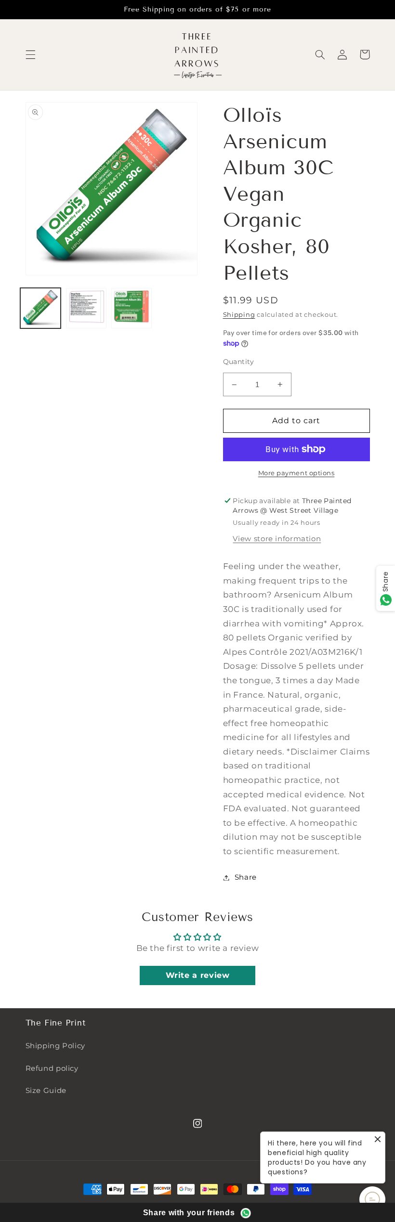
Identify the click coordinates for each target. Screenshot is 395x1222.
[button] (30, 54)
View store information (277, 538)
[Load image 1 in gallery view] (40, 308)
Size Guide (46, 1090)
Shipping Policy (55, 1045)
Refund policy (52, 1068)
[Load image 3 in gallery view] (131, 308)
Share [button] (246, 877)
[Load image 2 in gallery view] (86, 308)
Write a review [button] (198, 975)
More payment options (296, 473)
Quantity (238, 361)
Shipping (239, 314)
